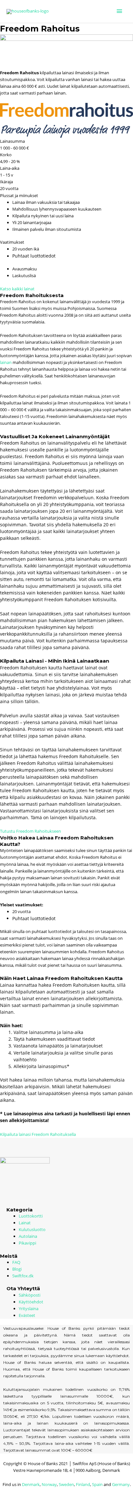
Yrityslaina (28, 1308)
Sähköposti (29, 1295)
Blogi (17, 1269)
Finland (83, 1484)
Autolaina (28, 1236)
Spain (97, 1484)
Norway (49, 1484)
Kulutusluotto (32, 1229)
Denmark (31, 1484)
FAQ (16, 1262)
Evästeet (27, 1315)
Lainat (25, 1223)
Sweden (66, 1484)
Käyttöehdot (31, 1302)
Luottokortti (31, 1216)
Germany (121, 1484)
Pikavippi (27, 1243)
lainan (6, 362)
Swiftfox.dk (23, 1276)
